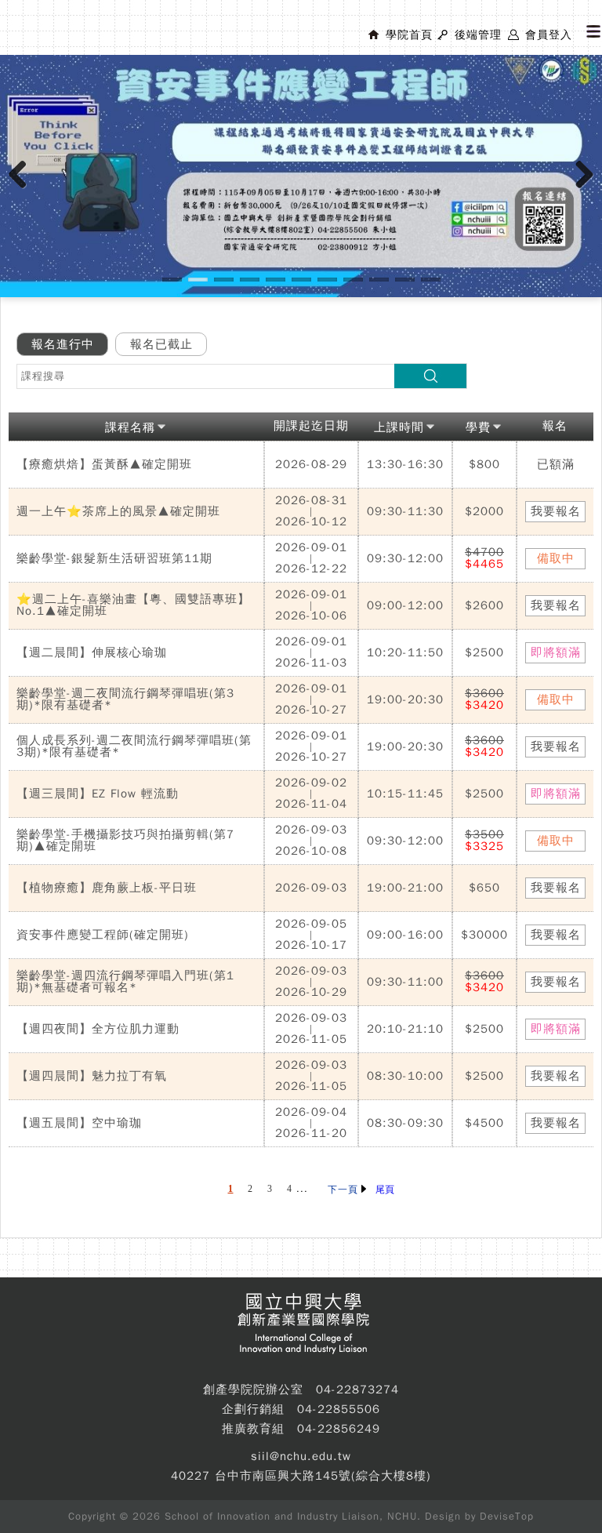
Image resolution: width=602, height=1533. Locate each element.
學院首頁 (409, 35)
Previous (23, 190)
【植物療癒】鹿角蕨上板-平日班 (106, 888)
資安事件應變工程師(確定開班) (102, 935)
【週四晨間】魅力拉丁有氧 (91, 1076)
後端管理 (478, 35)
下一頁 (344, 1189)
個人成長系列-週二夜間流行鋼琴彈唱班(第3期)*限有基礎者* (134, 746)
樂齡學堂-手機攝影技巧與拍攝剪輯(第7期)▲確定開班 (125, 840)
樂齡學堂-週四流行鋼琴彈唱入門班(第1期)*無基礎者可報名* (125, 981)
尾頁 (384, 1189)
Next (585, 190)
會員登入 (548, 35)
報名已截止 (161, 344)
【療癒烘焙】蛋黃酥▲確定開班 (104, 464)
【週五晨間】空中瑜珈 (79, 1123)
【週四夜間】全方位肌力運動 (98, 1029)
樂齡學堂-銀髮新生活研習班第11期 (114, 558)
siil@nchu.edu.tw (301, 1456)
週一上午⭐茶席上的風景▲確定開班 (118, 511)
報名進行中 (62, 344)
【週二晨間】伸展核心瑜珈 (91, 652)
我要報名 (556, 511)
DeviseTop (507, 1516)
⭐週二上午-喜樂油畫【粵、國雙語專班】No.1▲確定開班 (133, 605)
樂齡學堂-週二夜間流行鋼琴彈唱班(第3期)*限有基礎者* (125, 699)
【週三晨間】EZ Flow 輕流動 (97, 793)
